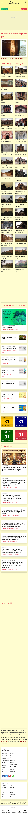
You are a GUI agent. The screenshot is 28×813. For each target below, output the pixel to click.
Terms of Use (13, 766)
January (4, 785)
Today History (13, 764)
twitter (6, 776)
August (12, 787)
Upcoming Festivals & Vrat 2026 (13, 305)
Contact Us (5, 755)
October (12, 792)
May (3, 794)
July (11, 785)
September (13, 790)
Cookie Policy (5, 760)
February (4, 787)
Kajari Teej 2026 (10, 6)
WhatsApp (4, 9)
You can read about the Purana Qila (12, 58)
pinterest (9, 776)
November (12, 794)
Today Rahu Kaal (13, 757)
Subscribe (23, 9)
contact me (4, 741)
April (3, 792)
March (3, 790)
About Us (4, 753)
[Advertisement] (14, 20)
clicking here (23, 741)
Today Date (18, 6)
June (3, 796)
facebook (3, 776)
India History (5, 783)
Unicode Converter (12, 770)
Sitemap (4, 765)
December (12, 796)
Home (2, 6)
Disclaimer (4, 762)
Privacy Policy (5, 758)
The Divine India (14, 2)
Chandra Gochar (12, 761)
